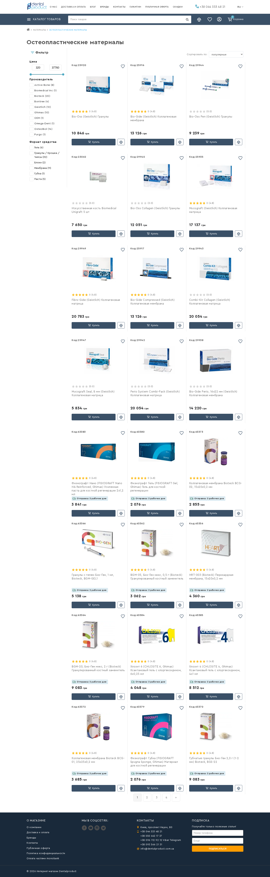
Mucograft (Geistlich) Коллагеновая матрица (213, 210)
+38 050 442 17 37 (151, 836)
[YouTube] (91, 829)
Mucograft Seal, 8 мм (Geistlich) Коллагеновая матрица (93, 393)
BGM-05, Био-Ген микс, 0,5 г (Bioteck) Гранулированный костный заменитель (156, 577)
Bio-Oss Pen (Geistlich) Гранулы (210, 116)
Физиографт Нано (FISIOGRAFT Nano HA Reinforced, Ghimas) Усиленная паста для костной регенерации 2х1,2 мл (98, 489)
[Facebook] (85, 829)
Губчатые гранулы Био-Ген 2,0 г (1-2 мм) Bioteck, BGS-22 (214, 760)
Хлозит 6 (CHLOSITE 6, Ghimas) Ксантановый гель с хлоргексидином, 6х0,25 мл (156, 670)
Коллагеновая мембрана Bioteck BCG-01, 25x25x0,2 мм (98, 760)
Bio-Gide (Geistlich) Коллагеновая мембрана (153, 118)
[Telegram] (103, 829)
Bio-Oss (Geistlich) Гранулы (90, 116)
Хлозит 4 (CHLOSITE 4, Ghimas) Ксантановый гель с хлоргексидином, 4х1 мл (214, 670)
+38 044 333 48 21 (212, 6)
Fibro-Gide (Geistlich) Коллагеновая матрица (96, 302)
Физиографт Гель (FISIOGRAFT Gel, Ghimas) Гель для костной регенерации (154, 487)
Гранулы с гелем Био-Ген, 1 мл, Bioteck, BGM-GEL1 (93, 577)
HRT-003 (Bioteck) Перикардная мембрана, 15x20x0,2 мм (211, 577)
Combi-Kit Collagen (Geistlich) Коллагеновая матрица (209, 302)
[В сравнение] (121, 142)
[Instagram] (97, 829)
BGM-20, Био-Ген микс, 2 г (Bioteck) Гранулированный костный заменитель (98, 668)
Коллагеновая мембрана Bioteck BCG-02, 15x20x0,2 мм (215, 485)
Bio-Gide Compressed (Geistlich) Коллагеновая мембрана (152, 302)
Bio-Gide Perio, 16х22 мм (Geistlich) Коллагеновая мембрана (213, 393)
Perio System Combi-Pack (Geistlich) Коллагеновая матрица (155, 393)
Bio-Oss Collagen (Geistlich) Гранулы (155, 208)
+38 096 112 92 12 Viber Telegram (161, 840)
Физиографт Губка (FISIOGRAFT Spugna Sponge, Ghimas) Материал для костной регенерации (154, 762)
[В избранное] (123, 66)
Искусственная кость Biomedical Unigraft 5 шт (94, 210)
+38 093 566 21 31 (151, 844)
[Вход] (220, 19)
